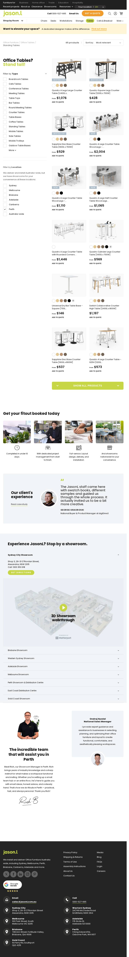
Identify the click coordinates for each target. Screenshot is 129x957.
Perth (11, 209)
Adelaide (13, 200)
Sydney (13, 185)
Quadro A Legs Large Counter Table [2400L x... (67, 92)
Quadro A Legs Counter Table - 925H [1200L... (105, 361)
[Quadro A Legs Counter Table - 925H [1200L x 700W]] (106, 338)
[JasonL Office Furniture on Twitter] (6, 874)
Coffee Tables (16, 121)
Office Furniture (11, 42)
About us (25, 6)
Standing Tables (17, 126)
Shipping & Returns (73, 857)
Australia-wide (16, 214)
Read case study (19, 504)
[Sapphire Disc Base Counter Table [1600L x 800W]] (69, 338)
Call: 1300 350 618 (16, 567)
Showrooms (50, 6)
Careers (101, 871)
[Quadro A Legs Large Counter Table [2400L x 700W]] (69, 69)
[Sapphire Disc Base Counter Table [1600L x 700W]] (69, 123)
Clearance (36, 6)
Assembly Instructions (74, 866)
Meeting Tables (17, 93)
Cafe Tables (15, 83)
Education (63, 2)
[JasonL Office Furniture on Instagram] (27, 874)
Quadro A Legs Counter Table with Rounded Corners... (67, 253)
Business (23, 2)
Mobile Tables (16, 131)
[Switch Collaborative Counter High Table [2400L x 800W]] (106, 285)
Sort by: (90, 42)
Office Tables (27, 42)
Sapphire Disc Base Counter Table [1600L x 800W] (66, 361)
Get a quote (92, 13)
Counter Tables (17, 112)
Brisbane (13, 195)
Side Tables (15, 136)
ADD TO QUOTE (58, 102)
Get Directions (21, 572)
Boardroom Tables (18, 79)
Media (100, 852)
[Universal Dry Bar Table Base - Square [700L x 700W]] (69, 285)
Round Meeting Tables (20, 107)
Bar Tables (14, 102)
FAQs (99, 862)
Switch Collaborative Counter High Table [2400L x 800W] (104, 307)
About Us (68, 871)
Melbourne (14, 190)
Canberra (14, 204)
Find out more (99, 29)
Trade (51, 2)
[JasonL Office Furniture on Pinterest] (34, 874)
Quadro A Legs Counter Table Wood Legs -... (104, 145)
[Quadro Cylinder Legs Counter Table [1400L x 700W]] (106, 231)
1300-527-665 (59, 13)
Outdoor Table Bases (20, 145)
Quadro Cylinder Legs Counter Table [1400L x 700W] (104, 253)
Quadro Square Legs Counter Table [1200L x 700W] (104, 92)
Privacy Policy (70, 852)
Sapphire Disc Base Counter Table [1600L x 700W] (66, 145)
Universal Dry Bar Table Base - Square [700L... (67, 307)
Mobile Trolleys (16, 140)
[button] (109, 13)
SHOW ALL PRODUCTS (87, 385)
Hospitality (77, 2)
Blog (99, 857)
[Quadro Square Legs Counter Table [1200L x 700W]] (106, 69)
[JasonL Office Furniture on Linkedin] (20, 874)
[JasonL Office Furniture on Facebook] (13, 874)
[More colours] (110, 246)
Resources (65, 6)
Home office (38, 2)
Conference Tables (19, 88)
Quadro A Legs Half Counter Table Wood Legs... (103, 199)
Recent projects (11, 6)
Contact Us (69, 875)
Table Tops (14, 98)
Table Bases (15, 117)
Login (99, 866)
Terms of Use (70, 862)
